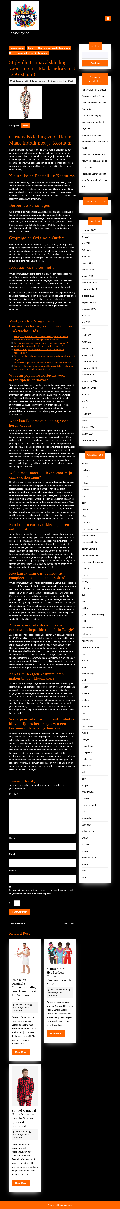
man (84, 713)
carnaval (86, 522)
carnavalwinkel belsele (92, 562)
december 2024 (89, 361)
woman (85, 851)
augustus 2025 (89, 309)
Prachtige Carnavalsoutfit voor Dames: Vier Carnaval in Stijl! (95, 180)
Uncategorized (89, 805)
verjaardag (87, 818)
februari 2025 (88, 348)
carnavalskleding (90, 542)
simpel (85, 785)
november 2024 (89, 368)
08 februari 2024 (59, 990)
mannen (86, 719)
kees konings (88, 673)
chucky (85, 568)
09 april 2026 (22, 1005)
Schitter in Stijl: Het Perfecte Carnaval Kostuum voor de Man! (59, 976)
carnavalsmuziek (90, 549)
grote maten (87, 627)
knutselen (86, 706)
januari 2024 (87, 434)
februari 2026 (88, 269)
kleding (85, 700)
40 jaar (85, 476)
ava (83, 496)
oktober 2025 (88, 296)
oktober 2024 (88, 374)
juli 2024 (86, 394)
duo (83, 595)
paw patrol (87, 752)
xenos (85, 864)
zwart (84, 877)
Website (13, 870)
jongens (85, 667)
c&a (84, 516)
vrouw (85, 838)
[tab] (108, 18)
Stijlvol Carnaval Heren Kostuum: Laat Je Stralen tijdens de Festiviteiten (24, 1118)
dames (85, 575)
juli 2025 (86, 315)
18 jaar (85, 463)
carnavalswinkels (90, 555)
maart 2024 (87, 420)
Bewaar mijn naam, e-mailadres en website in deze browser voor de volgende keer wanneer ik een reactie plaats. (41, 892)
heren (31, 48)
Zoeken (95, 46)
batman (85, 509)
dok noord (86, 588)
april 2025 (86, 335)
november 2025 (89, 289)
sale (84, 772)
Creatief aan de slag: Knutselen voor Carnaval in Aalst (95, 141)
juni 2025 (86, 322)
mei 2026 (86, 250)
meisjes (85, 739)
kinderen (86, 693)
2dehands (86, 470)
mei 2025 (86, 328)
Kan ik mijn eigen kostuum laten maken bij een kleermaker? (42, 362)
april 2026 (86, 256)
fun (83, 601)
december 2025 (89, 282)
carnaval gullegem (90, 529)
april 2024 (86, 414)
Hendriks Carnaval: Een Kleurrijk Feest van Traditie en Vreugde (94, 160)
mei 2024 (86, 407)
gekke (85, 608)
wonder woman (89, 857)
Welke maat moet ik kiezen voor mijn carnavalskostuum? (41, 343)
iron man (86, 660)
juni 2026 (86, 243)
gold (84, 621)
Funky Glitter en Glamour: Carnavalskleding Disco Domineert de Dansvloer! (94, 96)
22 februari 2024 (21, 81)
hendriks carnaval (90, 647)
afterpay (86, 489)
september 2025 (89, 302)
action (85, 483)
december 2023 (89, 440)
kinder (85, 687)
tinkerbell (86, 798)
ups (83, 811)
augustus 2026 (89, 230)
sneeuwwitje (88, 792)
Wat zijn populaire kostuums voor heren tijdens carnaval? (41, 336)
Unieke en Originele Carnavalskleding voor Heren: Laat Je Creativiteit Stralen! (24, 989)
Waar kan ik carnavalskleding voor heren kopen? (37, 339)
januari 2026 (87, 276)
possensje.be (20, 33)
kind (84, 680)
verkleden (86, 824)
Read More (22, 1053)
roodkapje (86, 765)
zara (84, 870)
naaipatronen (88, 746)
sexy (84, 778)
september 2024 (89, 381)
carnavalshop (88, 535)
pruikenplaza (88, 759)
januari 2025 (87, 355)
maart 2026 (87, 263)
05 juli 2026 (22, 1132)
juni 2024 (86, 401)
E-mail (13, 854)
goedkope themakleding (93, 614)
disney (85, 581)
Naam (12, 838)
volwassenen (88, 831)
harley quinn (87, 641)
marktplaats (87, 726)
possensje (40, 81)
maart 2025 (87, 342)
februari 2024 (88, 427)
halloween (86, 634)
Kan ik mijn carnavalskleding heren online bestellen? (38, 346)
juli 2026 (86, 236)
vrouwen (86, 844)
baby (84, 503)
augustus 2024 (89, 388)
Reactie (13, 794)
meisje (85, 733)
